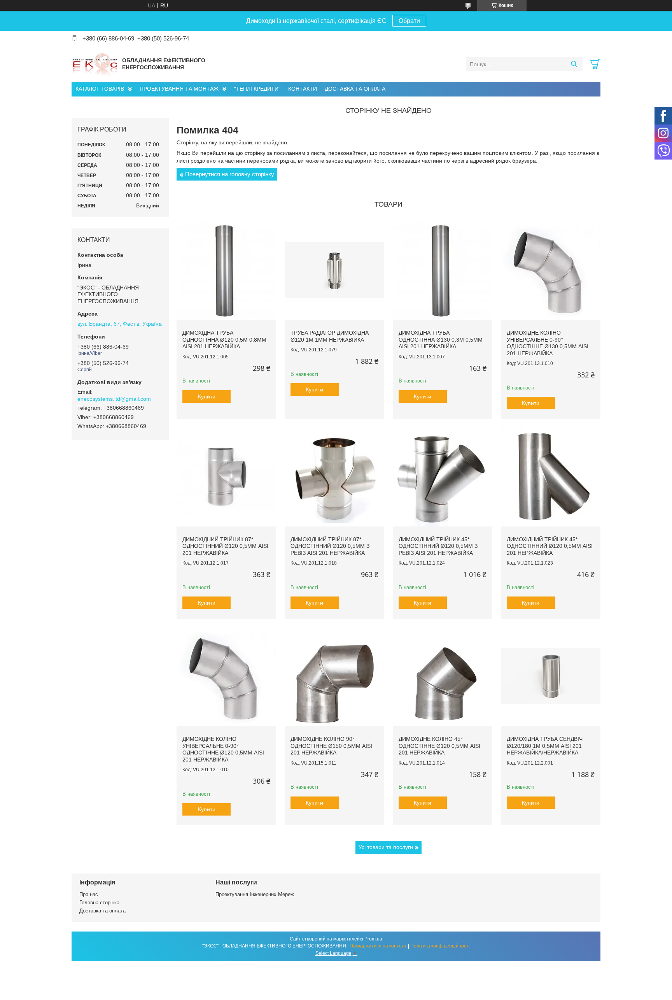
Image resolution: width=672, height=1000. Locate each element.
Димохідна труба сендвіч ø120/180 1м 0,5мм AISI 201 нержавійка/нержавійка (545, 746)
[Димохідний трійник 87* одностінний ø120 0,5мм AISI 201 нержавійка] (226, 476)
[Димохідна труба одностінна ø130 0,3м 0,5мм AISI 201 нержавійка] (442, 270)
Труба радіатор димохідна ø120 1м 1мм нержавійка (329, 336)
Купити (206, 396)
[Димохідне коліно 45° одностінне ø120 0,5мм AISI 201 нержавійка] (442, 676)
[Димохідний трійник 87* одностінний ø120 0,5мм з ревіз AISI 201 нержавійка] (334, 476)
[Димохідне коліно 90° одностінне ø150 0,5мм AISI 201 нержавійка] (334, 676)
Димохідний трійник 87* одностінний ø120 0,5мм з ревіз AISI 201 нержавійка (329, 546)
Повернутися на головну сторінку (229, 174)
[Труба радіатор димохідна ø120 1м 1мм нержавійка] (334, 270)
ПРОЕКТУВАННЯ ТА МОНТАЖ (179, 89)
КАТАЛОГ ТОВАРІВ (99, 89)
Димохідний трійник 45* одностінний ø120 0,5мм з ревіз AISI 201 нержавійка (438, 546)
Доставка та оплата (102, 911)
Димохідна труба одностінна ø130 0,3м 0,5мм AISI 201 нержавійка (441, 339)
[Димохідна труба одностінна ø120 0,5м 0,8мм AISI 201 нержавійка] (226, 270)
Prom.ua (373, 939)
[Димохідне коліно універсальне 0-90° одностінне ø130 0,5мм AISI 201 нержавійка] (550, 270)
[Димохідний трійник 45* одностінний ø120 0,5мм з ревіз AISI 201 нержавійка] (442, 476)
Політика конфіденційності (440, 946)
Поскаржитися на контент (378, 946)
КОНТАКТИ (302, 89)
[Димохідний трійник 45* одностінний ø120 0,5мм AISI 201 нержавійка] (550, 476)
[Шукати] (574, 64)
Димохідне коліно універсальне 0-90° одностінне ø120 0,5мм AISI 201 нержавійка (223, 749)
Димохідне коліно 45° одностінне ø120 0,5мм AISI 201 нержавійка (439, 746)
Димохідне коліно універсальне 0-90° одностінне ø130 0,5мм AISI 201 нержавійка (547, 343)
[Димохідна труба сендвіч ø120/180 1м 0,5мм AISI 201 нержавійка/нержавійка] (550, 676)
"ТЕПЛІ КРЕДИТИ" (257, 89)
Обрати (409, 21)
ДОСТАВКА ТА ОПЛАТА (355, 89)
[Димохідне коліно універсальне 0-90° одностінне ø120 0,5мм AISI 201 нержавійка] (226, 676)
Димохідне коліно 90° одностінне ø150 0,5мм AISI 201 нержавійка (331, 746)
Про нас (88, 894)
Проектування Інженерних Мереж (254, 894)
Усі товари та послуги (386, 847)
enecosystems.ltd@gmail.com (114, 399)
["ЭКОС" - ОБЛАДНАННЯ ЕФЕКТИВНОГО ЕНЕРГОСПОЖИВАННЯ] (95, 64)
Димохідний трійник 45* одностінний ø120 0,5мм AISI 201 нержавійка (550, 546)
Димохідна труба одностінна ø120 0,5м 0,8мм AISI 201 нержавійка (224, 339)
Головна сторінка (99, 902)
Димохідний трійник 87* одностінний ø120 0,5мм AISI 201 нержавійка (225, 546)
